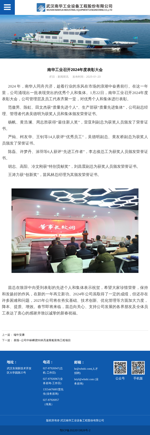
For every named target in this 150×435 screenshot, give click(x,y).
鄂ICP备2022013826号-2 (75, 430)
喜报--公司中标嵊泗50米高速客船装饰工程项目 (42, 340)
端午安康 (19, 334)
